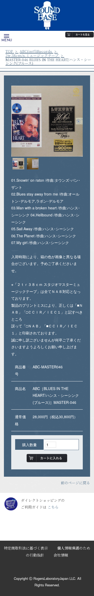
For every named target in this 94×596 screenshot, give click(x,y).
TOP (9, 51)
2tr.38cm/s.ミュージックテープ (31, 55)
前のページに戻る (75, 482)
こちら (53, 507)
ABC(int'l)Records (36, 51)
